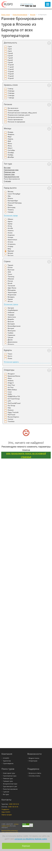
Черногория (12, 292)
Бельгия (11, 321)
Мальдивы (12, 290)
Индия (10, 301)
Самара (10, 212)
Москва (10, 191)
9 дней (10, 62)
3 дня (10, 49)
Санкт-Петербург (14, 194)
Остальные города (11, 215)
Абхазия (11, 279)
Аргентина (12, 317)
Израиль (11, 344)
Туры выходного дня (11, 177)
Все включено (13, 108)
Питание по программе (16, 122)
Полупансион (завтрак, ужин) (19, 115)
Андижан (11, 235)
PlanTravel (11, 415)
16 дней (11, 78)
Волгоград (11, 207)
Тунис (10, 274)
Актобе (10, 228)
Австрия (11, 308)
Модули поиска (34, 758)
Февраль (11, 134)
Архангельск (12, 239)
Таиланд (11, 276)
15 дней (11, 76)
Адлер (10, 224)
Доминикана (12, 342)
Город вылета (10, 188)
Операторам (33, 761)
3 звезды (11, 93)
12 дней (11, 69)
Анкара (10, 237)
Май (9, 141)
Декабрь (11, 157)
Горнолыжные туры (11, 170)
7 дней (10, 58)
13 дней (11, 71)
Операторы (9, 370)
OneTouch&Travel (14, 403)
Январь (10, 132)
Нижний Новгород (14, 203)
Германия (11, 335)
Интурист (11, 374)
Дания (10, 340)
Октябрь (11, 152)
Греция (10, 337)
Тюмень (11, 210)
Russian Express (13, 417)
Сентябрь (11, 150)
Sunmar (10, 419)
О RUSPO (6, 758)
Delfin (10, 394)
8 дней (10, 60)
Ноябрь (10, 155)
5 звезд (10, 89)
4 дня (10, 51)
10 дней (11, 65)
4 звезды (11, 91)
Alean (10, 378)
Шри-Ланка (12, 288)
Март (10, 137)
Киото (10, 356)
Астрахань (12, 244)
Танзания (11, 286)
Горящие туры (9, 174)
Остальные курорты (11, 362)
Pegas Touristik (13, 412)
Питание (8, 104)
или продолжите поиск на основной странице (26, 455)
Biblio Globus (12, 390)
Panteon (11, 410)
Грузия (10, 299)
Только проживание (15, 119)
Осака (10, 358)
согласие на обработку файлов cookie (31, 839)
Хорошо (26, 845)
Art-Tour (11, 387)
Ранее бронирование (10, 789)
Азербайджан (13, 310)
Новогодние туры (9, 773)
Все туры (7, 167)
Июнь (10, 143)
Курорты (8, 350)
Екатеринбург (13, 201)
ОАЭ (9, 272)
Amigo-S (11, 383)
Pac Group (11, 405)
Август (10, 148)
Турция (10, 265)
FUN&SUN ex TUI (14, 396)
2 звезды (11, 95)
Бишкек (10, 255)
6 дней (10, 55)
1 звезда (11, 98)
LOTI (9, 401)
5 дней (10, 53)
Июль (10, 146)
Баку (9, 249)
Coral (9, 392)
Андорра (11, 315)
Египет (10, 267)
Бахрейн (11, 319)
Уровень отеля (11, 85)
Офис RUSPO (6, 812)
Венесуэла (12, 331)
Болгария (11, 324)
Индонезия (12, 295)
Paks (9, 408)
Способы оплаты (34, 776)
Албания (11, 312)
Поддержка (5, 809)
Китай (10, 283)
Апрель (10, 139)
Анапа (10, 233)
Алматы (11, 230)
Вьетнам (11, 270)
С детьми (7, 181)
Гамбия (10, 333)
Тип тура (8, 163)
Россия (10, 281)
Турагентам (7, 761)
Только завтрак (13, 110)
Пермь (10, 205)
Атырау (10, 246)
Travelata (11, 421)
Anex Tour (11, 385)
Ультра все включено (16, 117)
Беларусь (11, 297)
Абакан (10, 219)
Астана (10, 242)
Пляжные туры (9, 172)
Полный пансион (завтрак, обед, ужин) (22, 113)
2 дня (10, 46)
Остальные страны (11, 304)
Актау (10, 226)
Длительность (10, 42)
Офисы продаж (7, 815)
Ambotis (11, 380)
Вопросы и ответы (35, 773)
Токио (10, 354)
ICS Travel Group (14, 399)
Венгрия (11, 328)
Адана (10, 221)
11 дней (11, 67)
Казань (10, 198)
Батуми (10, 253)
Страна (7, 261)
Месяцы (7, 128)
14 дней (11, 74)
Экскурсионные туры (10, 784)
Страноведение (8, 763)
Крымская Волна (14, 376)
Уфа (9, 196)
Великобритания (14, 326)
